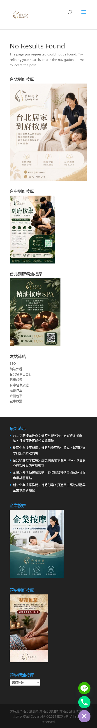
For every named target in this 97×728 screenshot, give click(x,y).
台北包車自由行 (21, 374)
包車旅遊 (16, 379)
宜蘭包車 (16, 396)
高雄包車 (16, 390)
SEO (13, 363)
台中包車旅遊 (19, 385)
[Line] (84, 688)
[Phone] (84, 702)
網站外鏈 (16, 369)
